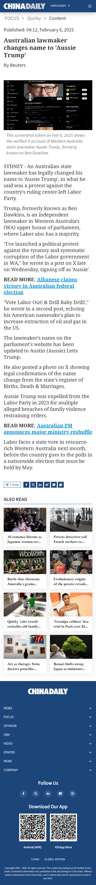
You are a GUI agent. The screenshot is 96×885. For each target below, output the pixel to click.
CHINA (35, 859)
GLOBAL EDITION (54, 859)
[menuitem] (58, 6)
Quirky (34, 18)
